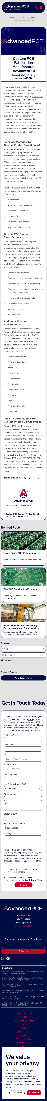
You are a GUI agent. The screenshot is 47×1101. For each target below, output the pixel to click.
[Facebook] (34, 478)
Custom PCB (11, 514)
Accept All (34, 1093)
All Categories (7, 660)
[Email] (38, 478)
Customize (17, 1093)
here (30, 719)
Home (12, 18)
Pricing (23, 1035)
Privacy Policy (35, 880)
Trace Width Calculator (23, 1021)
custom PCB (37, 96)
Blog (32, 18)
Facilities (23, 1028)
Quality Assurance (24, 1032)
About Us (24, 1017)
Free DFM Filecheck (23, 1013)
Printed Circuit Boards (22, 517)
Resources (22, 18)
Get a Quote (23, 1024)
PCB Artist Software (23, 1039)
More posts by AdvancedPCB (19, 505)
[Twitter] (25, 478)
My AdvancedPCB (23, 1043)
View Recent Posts (23, 678)
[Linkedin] (30, 478)
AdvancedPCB (23, 78)
